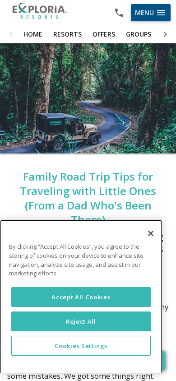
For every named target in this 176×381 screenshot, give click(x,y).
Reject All (81, 321)
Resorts (67, 34)
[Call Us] (119, 13)
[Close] (151, 233)
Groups (138, 34)
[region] (81, 297)
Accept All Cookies (80, 297)
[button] (11, 34)
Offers (104, 34)
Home (32, 34)
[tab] (33, 34)
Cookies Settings (81, 346)
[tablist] (88, 34)
